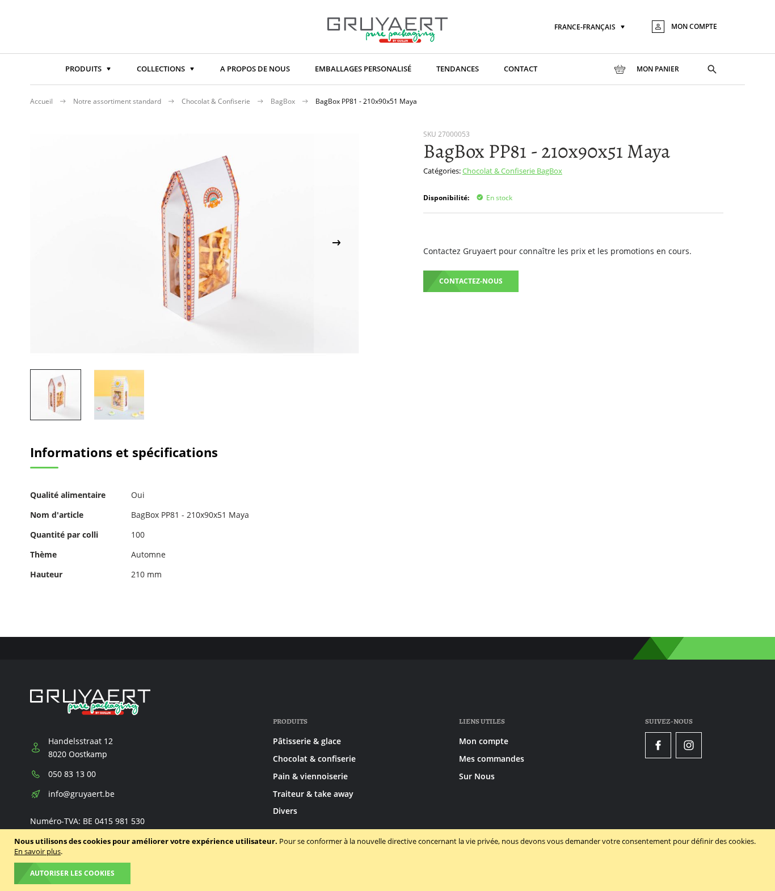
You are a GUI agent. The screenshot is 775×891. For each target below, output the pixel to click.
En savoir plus (37, 851)
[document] (389, 860)
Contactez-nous (471, 281)
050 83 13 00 (72, 773)
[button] (590, 27)
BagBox (284, 101)
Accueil (42, 101)
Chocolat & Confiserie (217, 101)
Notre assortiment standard (118, 101)
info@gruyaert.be (81, 793)
